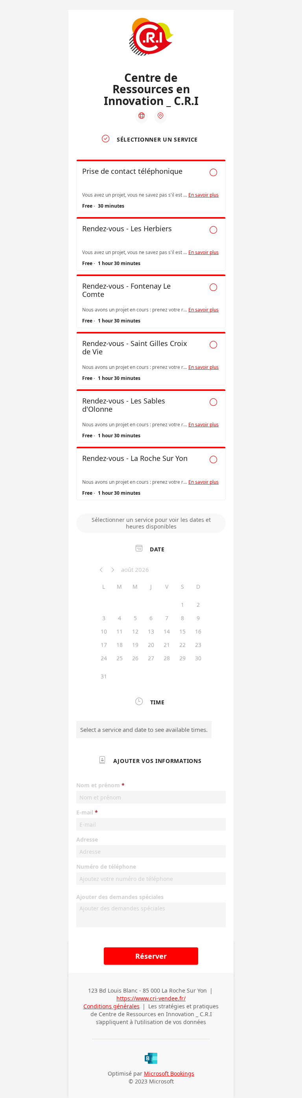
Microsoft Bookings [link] (169, 1073)
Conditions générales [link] (111, 1006)
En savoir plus (203, 195)
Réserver (151, 956)
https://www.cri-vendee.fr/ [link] (151, 998)
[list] (151, 332)
